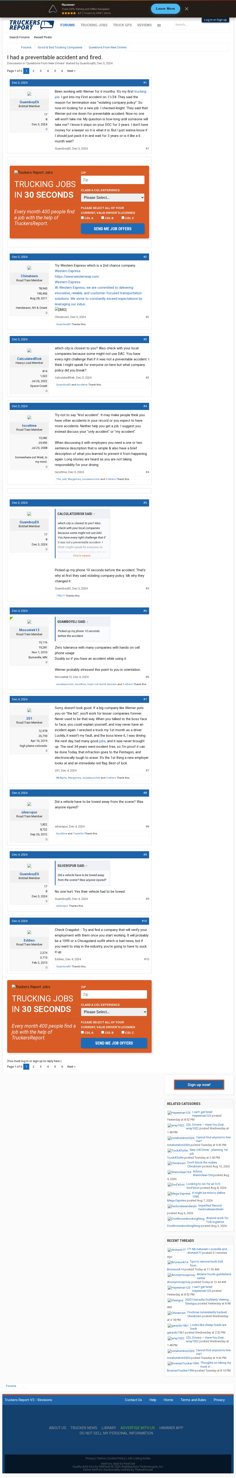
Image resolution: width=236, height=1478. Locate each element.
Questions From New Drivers (45, 63)
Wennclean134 (202, 1175)
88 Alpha (61, 777)
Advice (197, 1171)
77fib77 (60, 595)
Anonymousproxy (179, 1282)
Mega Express (176, 1200)
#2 (145, 257)
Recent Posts (43, 37)
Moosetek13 (29, 630)
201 (29, 718)
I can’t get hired (202, 1112)
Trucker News (84, 1428)
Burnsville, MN (38, 657)
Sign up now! (199, 1084)
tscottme (82, 384)
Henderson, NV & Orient (31, 307)
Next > (71, 71)
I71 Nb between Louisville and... (208, 1249)
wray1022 (192, 1128)
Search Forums (19, 37)
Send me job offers (113, 228)
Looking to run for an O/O (203, 1184)
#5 (145, 502)
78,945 (42, 288)
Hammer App (171, 1428)
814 (44, 371)
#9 (145, 854)
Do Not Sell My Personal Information (116, 1433)
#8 (145, 793)
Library (109, 1428)
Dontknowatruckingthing (183, 1226)
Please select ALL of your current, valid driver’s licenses (108, 210)
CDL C (129, 218)
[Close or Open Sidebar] (216, 47)
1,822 (43, 824)
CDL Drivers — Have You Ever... (206, 1124)
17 (45, 114)
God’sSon (193, 1187)
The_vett (61, 479)
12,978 (42, 731)
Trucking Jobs (93, 25)
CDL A (88, 218)
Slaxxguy (191, 1303)
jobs (102, 741)
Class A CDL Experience (100, 190)
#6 (145, 610)
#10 (144, 921)
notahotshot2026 (178, 1145)
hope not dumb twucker (102, 684)
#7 (145, 699)
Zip (83, 172)
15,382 (42, 438)
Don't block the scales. (202, 1162)
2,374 (43, 952)
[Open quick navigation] (222, 47)
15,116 (42, 642)
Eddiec (29, 940)
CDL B (109, 218)
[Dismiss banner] (187, 9)
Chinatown (29, 276)
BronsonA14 (175, 1269)
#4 (145, 406)
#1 (145, 82)
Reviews (144, 25)
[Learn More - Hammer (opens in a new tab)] (118, 9)
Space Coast (38, 386)
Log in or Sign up (215, 19)
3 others (111, 479)
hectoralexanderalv (211, 1209)
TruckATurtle (175, 1157)
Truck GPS (122, 25)
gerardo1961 (175, 1332)
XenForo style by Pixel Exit (118, 1463)
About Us (57, 1428)
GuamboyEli (88, 63)
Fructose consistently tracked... (208, 1312)
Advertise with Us (138, 1428)
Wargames (74, 479)
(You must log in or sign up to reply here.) (34, 1061)
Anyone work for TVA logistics (217, 1220)
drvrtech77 (194, 1252)
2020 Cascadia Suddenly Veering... (208, 1299)
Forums (67, 25)
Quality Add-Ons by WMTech (118, 1466)
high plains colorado (33, 746)
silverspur (29, 812)
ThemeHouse (144, 1469)
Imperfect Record (210, 1205)
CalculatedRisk (29, 359)
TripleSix (78, 833)
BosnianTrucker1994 (180, 1370)
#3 (145, 339)
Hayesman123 (201, 1115)
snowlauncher (91, 479)
